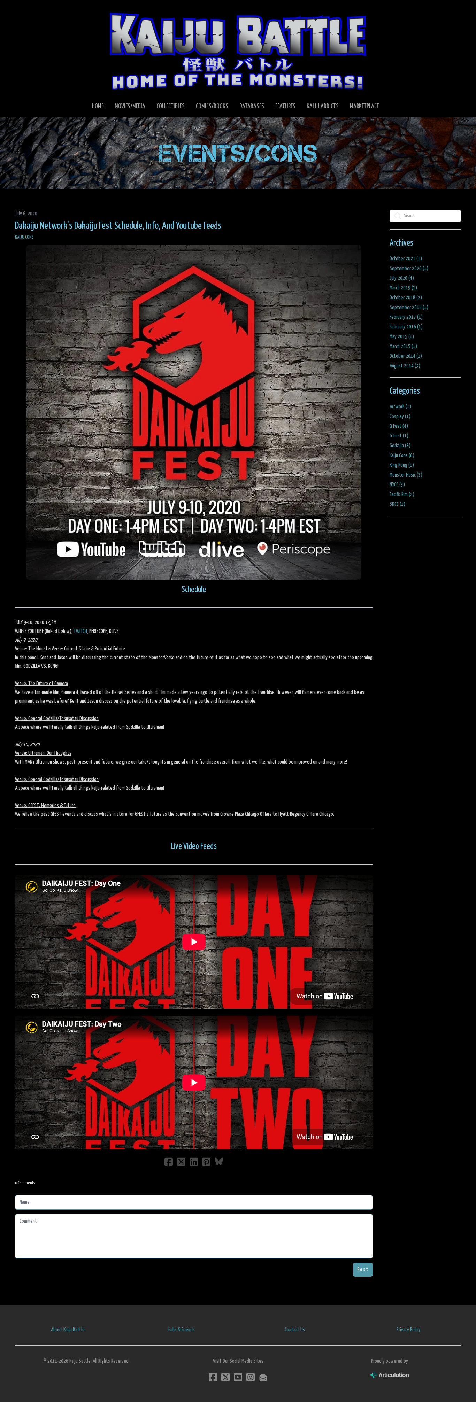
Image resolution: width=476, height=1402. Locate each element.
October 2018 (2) (406, 297)
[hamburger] (28, 11)
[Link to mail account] (263, 1377)
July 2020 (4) (402, 278)
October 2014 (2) (406, 356)
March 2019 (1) (403, 288)
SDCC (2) (397, 504)
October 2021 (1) (406, 258)
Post (363, 1269)
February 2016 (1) (406, 327)
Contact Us (295, 1329)
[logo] (238, 51)
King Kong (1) (402, 465)
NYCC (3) (397, 484)
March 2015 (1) (403, 346)
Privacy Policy (409, 1329)
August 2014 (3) (405, 366)
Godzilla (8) (400, 445)
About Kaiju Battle (68, 1329)
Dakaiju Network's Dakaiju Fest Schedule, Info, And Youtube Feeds (118, 226)
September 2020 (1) (409, 268)
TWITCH (80, 631)
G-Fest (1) (399, 436)
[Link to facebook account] (213, 1377)
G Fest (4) (399, 426)
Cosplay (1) (400, 416)
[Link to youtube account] (238, 1377)
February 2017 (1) (406, 317)
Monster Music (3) (406, 475)
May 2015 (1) (402, 336)
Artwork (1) (400, 406)
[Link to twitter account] (225, 1377)
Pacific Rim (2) (402, 494)
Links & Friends (181, 1329)
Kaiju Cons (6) (402, 455)
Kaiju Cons (24, 237)
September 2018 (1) (409, 307)
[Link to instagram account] (250, 1377)
